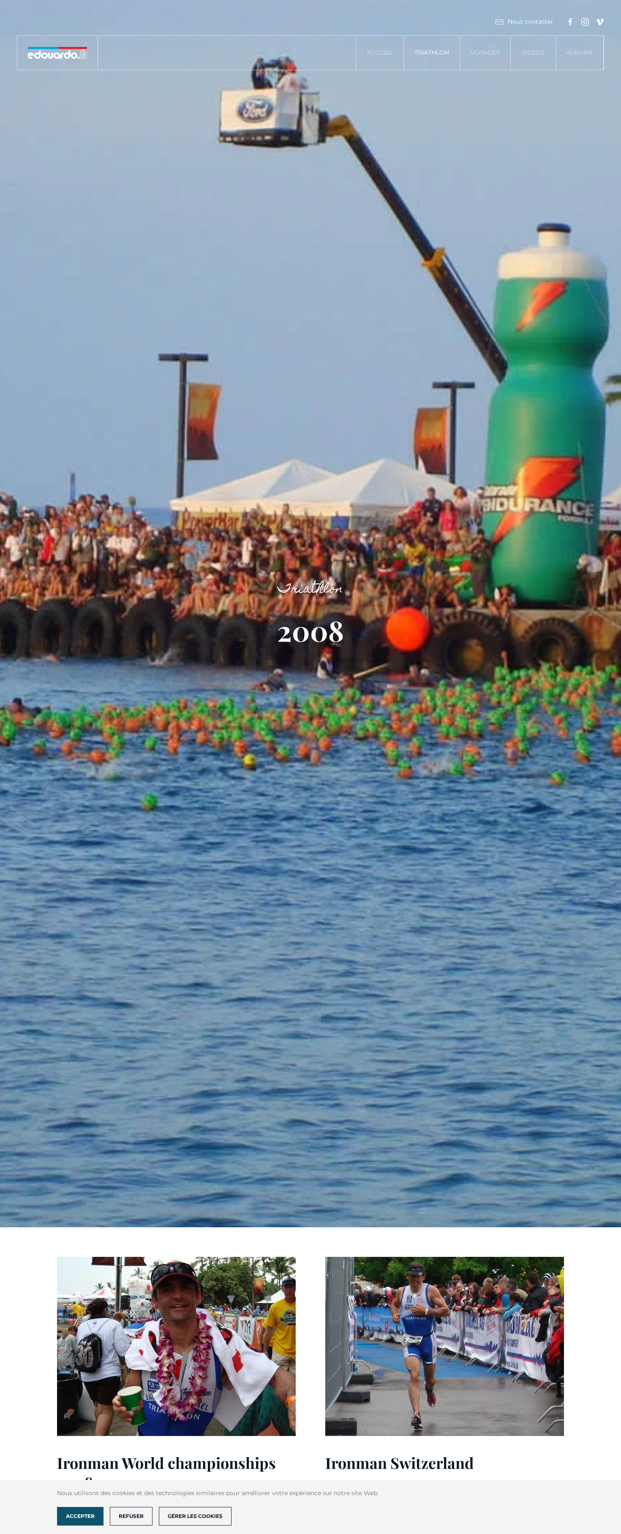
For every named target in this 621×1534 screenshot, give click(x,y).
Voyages (485, 52)
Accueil (380, 52)
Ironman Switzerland (399, 1462)
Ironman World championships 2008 (166, 1472)
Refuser (131, 1516)
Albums (580, 52)
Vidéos (533, 52)
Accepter (80, 1516)
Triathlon (431, 52)
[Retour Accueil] (57, 53)
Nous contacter (530, 21)
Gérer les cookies (195, 1516)
